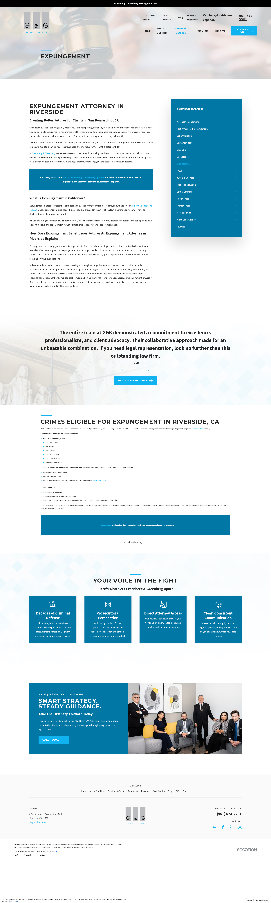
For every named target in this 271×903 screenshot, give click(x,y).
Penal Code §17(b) (99, 480)
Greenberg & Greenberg (43, 153)
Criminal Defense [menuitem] (180, 30)
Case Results (158, 791)
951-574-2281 (246, 17)
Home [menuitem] (146, 30)
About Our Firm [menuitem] (161, 30)
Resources (133, 791)
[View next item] (148, 371)
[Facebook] (223, 827)
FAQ (180, 17)
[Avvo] (240, 827)
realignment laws (198, 429)
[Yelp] (231, 827)
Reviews (145, 791)
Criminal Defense (116, 791)
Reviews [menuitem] (220, 30)
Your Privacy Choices (45, 851)
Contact (187, 791)
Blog (170, 791)
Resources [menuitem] (202, 30)
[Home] (36, 24)
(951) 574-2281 (229, 813)
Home (83, 791)
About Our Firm (97, 791)
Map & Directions (37, 822)
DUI (47, 442)
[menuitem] (204, 121)
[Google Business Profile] (214, 827)
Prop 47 (120, 467)
